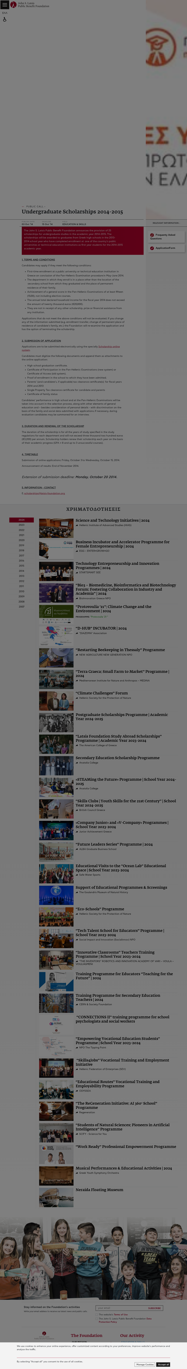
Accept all (163, 1365)
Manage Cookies (145, 1365)
